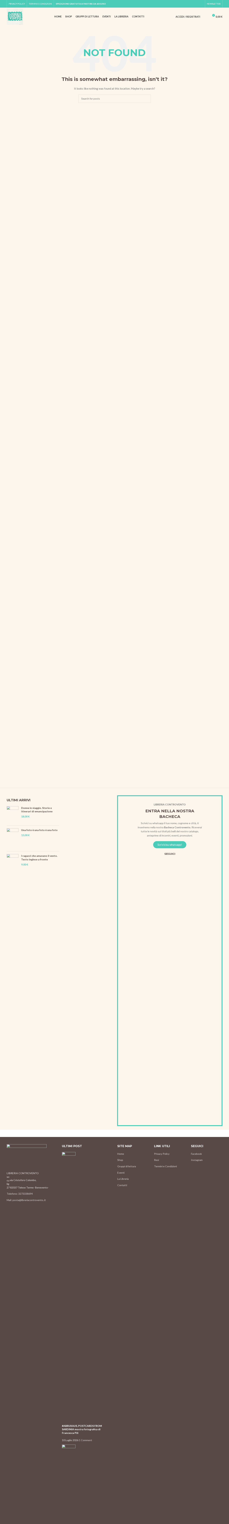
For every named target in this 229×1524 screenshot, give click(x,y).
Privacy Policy (161, 1153)
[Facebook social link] (196, 3)
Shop (120, 1159)
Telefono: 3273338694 (20, 1193)
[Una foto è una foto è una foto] (12, 838)
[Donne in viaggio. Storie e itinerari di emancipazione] (12, 814)
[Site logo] (15, 16)
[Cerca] (205, 16)
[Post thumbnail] (68, 1287)
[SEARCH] (146, 98)
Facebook (196, 1153)
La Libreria (123, 1178)
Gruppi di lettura (126, 1166)
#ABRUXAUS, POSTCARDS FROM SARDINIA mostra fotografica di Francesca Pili (82, 1429)
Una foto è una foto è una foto (39, 830)
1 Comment (85, 1440)
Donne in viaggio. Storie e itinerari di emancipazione (36, 809)
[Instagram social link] (201, 3)
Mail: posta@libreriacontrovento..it (26, 1200)
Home (120, 1153)
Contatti (122, 1185)
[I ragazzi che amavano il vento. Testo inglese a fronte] (12, 990)
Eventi (121, 1172)
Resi (156, 1159)
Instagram (197, 1159)
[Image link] (27, 1157)
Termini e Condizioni (165, 1166)
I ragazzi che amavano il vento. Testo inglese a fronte (39, 857)
